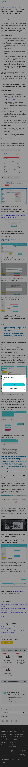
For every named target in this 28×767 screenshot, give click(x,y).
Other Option (13, 388)
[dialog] (14, 383)
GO (14, 384)
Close (24, 376)
